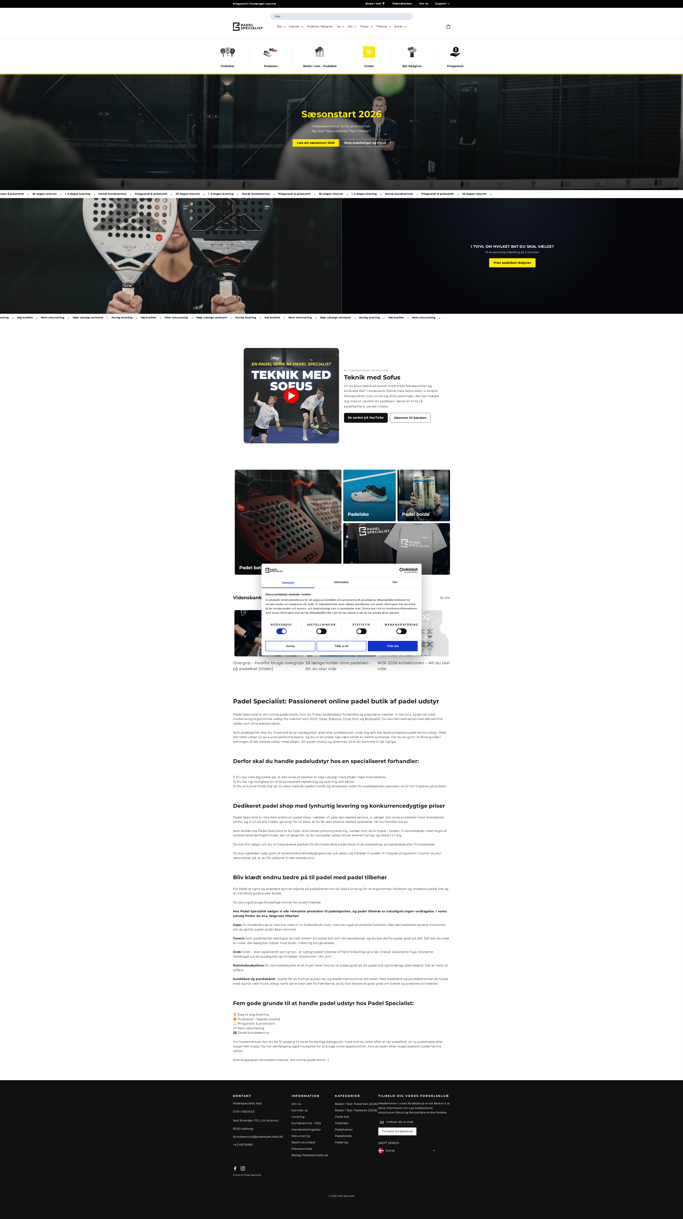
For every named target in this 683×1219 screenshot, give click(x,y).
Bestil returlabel (303, 1142)
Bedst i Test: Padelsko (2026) (356, 1110)
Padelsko (341, 1123)
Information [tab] (341, 582)
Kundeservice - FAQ (306, 1123)
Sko (351, 26)
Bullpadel (372, 719)
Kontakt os (300, 1110)
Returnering (301, 1136)
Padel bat (342, 1116)
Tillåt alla (392, 645)
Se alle (445, 597)
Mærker (295, 26)
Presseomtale (302, 1148)
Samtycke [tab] (288, 582)
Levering (298, 1116)
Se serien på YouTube (366, 417)
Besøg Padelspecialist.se (310, 1155)
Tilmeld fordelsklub (397, 1131)
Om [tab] (395, 582)
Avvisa (290, 645)
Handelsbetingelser (306, 1129)
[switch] (321, 631)
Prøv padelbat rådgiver (512, 262)
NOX (313, 719)
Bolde (399, 26)
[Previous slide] (219, 56)
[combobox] (341, 16)
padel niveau (317, 741)
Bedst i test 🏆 (375, 3)
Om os (423, 3)
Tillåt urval (341, 645)
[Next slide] (463, 56)
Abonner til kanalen (410, 418)
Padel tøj (341, 1142)
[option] (341, 132)
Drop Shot (351, 719)
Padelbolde (343, 1136)
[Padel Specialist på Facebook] (235, 1168)
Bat (280, 26)
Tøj (339, 26)
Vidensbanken (402, 3)
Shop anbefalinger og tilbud (365, 143)
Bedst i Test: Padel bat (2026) (356, 1104)
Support (440, 3)
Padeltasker (344, 1129)
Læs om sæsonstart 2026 (316, 143)
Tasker (365, 26)
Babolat (335, 719)
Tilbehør (382, 26)
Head (323, 719)
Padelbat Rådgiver (320, 26)
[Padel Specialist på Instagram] (243, 1168)
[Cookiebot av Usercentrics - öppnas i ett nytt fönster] (402, 570)
